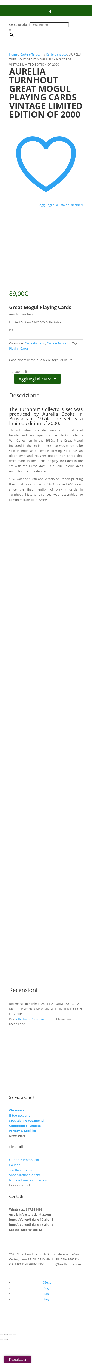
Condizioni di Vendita (25, 1126)
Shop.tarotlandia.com (24, 1175)
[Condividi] (10, 1334)
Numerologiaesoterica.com (28, 1180)
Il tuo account (19, 1115)
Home (13, 54)
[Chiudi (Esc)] (14, 1334)
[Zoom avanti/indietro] (1, 1334)
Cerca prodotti (19, 25)
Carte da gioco (56, 54)
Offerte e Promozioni (24, 1160)
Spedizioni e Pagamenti (26, 1120)
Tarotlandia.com (20, 1170)
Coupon (14, 1165)
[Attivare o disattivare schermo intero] (6, 1334)
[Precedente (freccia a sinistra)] (1, 1339)
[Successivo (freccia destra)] (6, 1339)
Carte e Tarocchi (31, 54)
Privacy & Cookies (22, 1131)
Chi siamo (16, 1110)
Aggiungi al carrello (37, 379)
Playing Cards (19, 348)
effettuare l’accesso (30, 1019)
